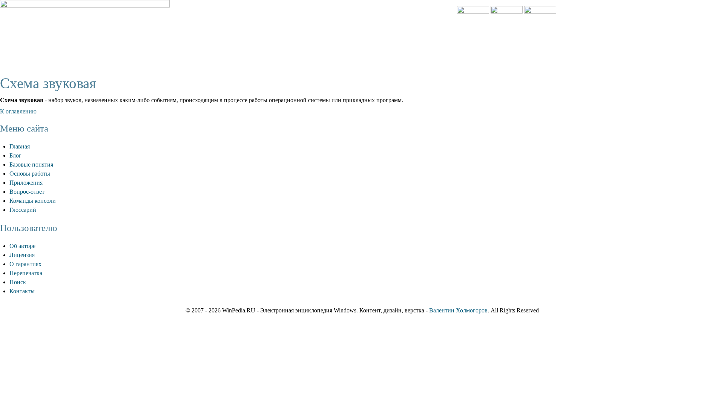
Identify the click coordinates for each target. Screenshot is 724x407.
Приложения (26, 182)
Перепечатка (25, 273)
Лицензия (22, 255)
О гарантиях (25, 264)
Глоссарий (22, 210)
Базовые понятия (31, 164)
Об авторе (22, 246)
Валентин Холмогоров (458, 310)
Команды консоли (32, 200)
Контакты (22, 291)
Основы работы (29, 173)
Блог (15, 155)
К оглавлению (18, 111)
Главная (19, 146)
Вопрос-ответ (26, 191)
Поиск (17, 282)
